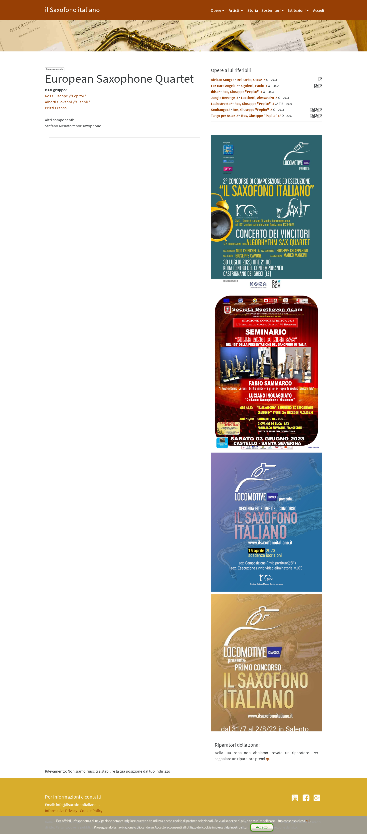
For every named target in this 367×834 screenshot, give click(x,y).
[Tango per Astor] (237, 115)
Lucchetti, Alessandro (257, 97)
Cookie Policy (91, 810)
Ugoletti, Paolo (252, 85)
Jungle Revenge (223, 97)
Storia (252, 10)
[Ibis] (218, 91)
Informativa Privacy (61, 810)
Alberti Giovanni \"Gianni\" (67, 101)
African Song (221, 79)
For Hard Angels (223, 85)
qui (308, 821)
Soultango (219, 109)
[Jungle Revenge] (237, 97)
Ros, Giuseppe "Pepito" (240, 91)
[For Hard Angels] (237, 85)
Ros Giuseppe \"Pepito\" (65, 95)
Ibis (213, 91)
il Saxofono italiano (72, 8)
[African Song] (232, 79)
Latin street (219, 103)
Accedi (318, 10)
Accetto (262, 827)
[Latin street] (230, 103)
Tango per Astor (223, 115)
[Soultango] (228, 109)
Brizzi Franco (56, 107)
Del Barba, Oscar (249, 79)
